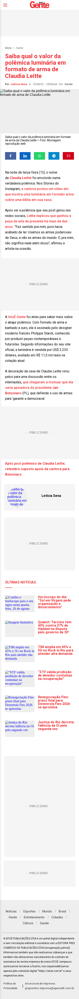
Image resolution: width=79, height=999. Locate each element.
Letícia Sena (19, 84)
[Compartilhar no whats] (39, 156)
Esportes (29, 911)
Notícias (11, 911)
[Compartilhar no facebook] (10, 156)
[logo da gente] (39, 5)
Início (8, 48)
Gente (19, 48)
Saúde (44, 923)
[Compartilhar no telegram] (54, 156)
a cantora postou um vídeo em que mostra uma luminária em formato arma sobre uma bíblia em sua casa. (39, 194)
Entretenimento (34, 917)
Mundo (47, 911)
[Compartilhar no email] (68, 156)
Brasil (62, 911)
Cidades (57, 917)
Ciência (28, 923)
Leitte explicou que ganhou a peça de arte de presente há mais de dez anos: (38, 221)
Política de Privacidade (10, 986)
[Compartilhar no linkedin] (25, 156)
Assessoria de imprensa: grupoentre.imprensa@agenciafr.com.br (49, 986)
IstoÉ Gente (17, 317)
